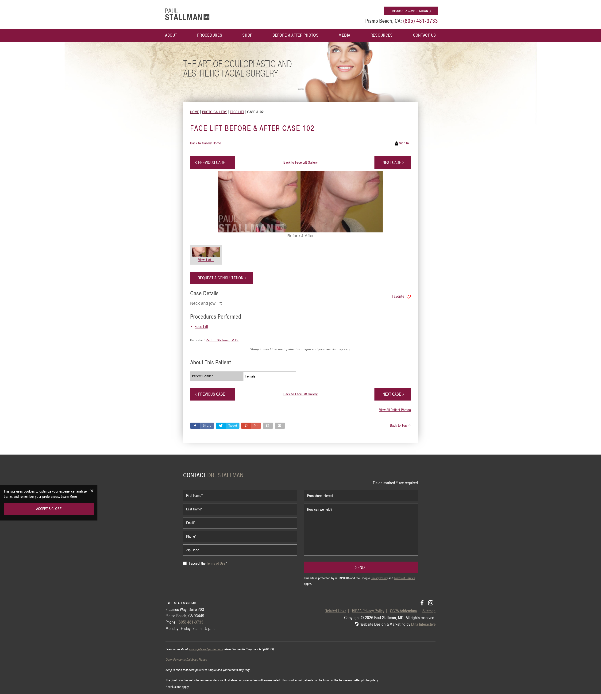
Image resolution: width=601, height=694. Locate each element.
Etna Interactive (423, 624)
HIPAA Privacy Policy (368, 611)
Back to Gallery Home (205, 143)
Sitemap (428, 611)
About (171, 35)
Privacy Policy (379, 578)
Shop (247, 35)
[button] (212, 162)
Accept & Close (49, 508)
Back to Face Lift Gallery (300, 162)
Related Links (335, 611)
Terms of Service (404, 578)
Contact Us (424, 35)
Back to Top (398, 425)
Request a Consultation (410, 11)
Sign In (404, 143)
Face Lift (201, 326)
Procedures (209, 35)
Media (344, 35)
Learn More (69, 496)
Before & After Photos (296, 35)
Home (194, 112)
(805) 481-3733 (190, 622)
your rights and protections (206, 649)
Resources (381, 35)
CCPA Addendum (403, 611)
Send (360, 567)
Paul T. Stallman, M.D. (222, 340)
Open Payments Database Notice (186, 659)
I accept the (197, 563)
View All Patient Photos (395, 410)
